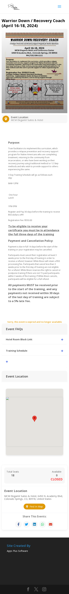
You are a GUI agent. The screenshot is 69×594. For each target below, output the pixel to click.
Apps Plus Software (17, 550)
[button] (34, 418)
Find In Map (36, 506)
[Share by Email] (50, 524)
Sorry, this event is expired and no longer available (34, 321)
